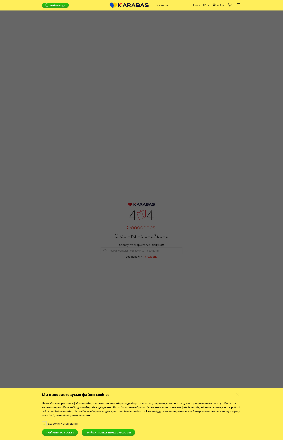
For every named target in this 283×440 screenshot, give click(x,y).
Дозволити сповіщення (63, 423)
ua (204, 5)
